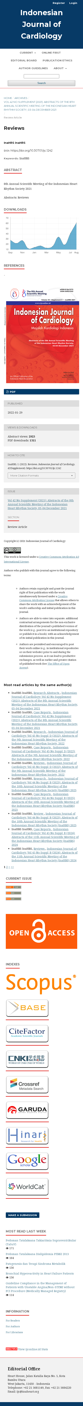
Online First (51, 52)
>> (12, 867)
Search (41, 83)
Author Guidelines (33, 68)
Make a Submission (22, 1215)
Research (40, 732)
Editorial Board (24, 60)
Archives (20, 98)
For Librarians (14, 1332)
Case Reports (43, 712)
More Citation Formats (24, 475)
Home (8, 98)
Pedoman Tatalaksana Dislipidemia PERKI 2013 (37, 1254)
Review (39, 813)
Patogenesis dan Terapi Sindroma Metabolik (35, 1264)
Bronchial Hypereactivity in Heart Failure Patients (40, 1273)
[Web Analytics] (11, 1349)
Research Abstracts (47, 693)
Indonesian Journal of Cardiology (41, 24)
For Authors (13, 1326)
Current (27, 52)
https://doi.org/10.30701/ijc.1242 (32, 150)
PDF (12, 391)
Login (73, 2)
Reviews (39, 763)
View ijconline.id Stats (33, 1349)
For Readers (13, 1320)
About (59, 68)
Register (59, 2)
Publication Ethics (57, 60)
